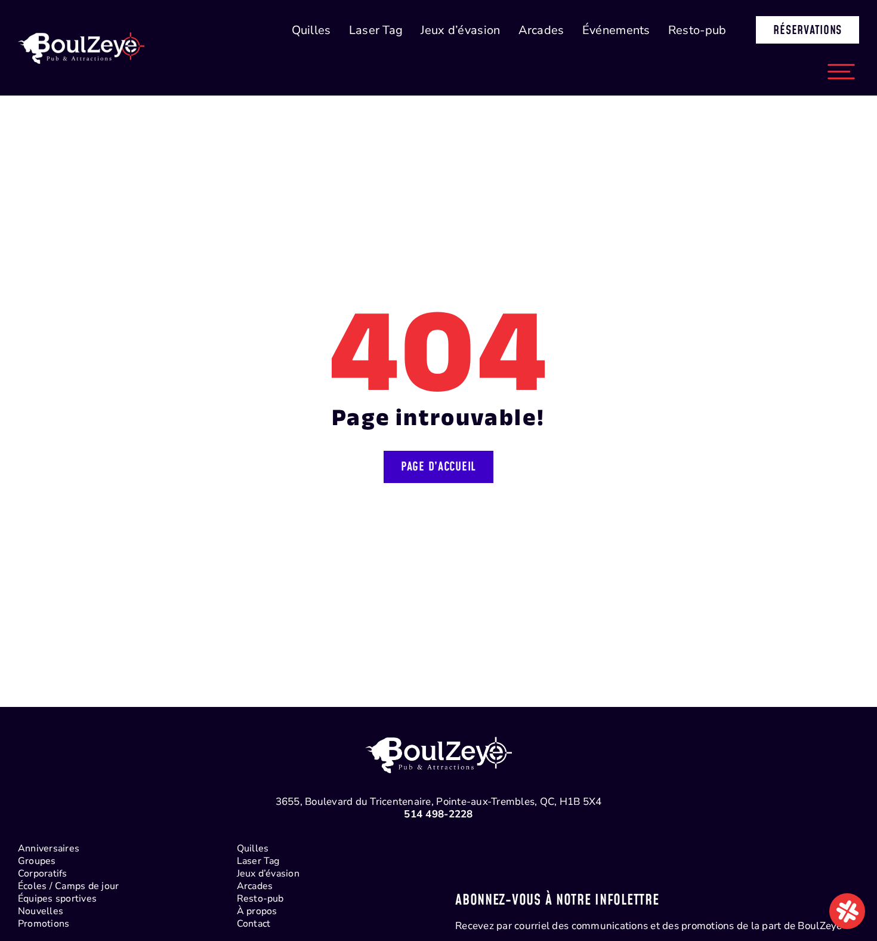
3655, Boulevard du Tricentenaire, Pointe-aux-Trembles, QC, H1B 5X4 (439, 801)
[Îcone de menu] (841, 59)
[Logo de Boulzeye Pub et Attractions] (81, 24)
